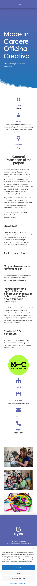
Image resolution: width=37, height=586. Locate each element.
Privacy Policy (22, 583)
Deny (18, 573)
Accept (18, 567)
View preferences (18, 579)
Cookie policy (13, 583)
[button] (34, 548)
